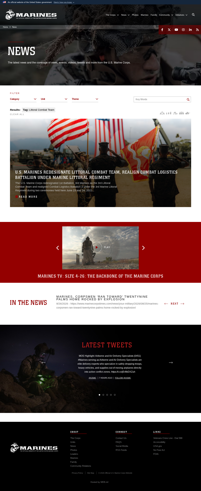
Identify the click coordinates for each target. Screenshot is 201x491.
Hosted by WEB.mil (99, 482)
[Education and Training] (168, 113)
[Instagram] (183, 29)
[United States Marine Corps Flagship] (31, 15)
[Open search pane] (193, 14)
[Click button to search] (188, 99)
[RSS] (197, 29)
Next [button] (174, 303)
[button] (64, 2)
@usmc (92, 378)
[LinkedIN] (190, 29)
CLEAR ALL (17, 114)
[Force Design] (162, 113)
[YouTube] (176, 29)
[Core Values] (175, 113)
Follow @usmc (123, 378)
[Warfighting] (187, 113)
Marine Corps (34, 447)
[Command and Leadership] (181, 113)
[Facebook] (162, 29)
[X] (169, 29)
